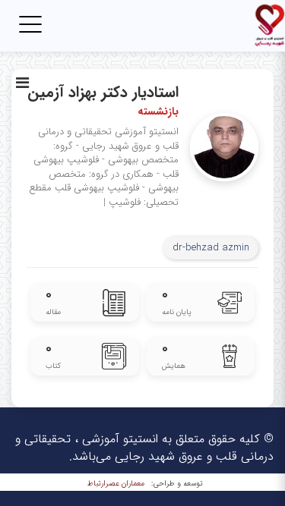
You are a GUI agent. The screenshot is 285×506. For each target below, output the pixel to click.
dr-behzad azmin (211, 248)
